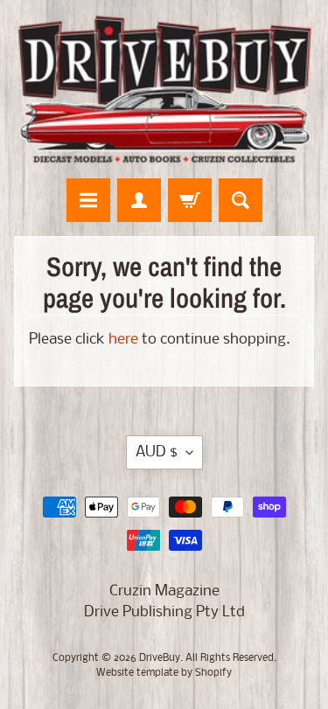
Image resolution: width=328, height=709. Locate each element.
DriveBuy (159, 658)
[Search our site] (240, 200)
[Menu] (88, 200)
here (123, 339)
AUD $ (157, 452)
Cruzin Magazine (164, 591)
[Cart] (190, 200)
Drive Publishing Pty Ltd (164, 612)
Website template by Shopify (164, 673)
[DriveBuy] (164, 89)
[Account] (139, 200)
